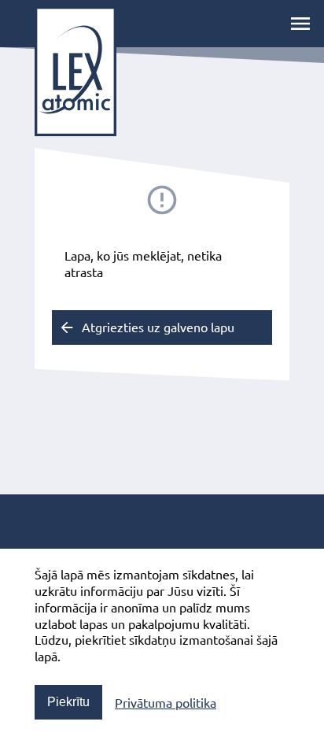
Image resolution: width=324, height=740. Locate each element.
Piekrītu (68, 702)
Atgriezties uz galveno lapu (158, 327)
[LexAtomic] (75, 71)
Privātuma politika (165, 702)
